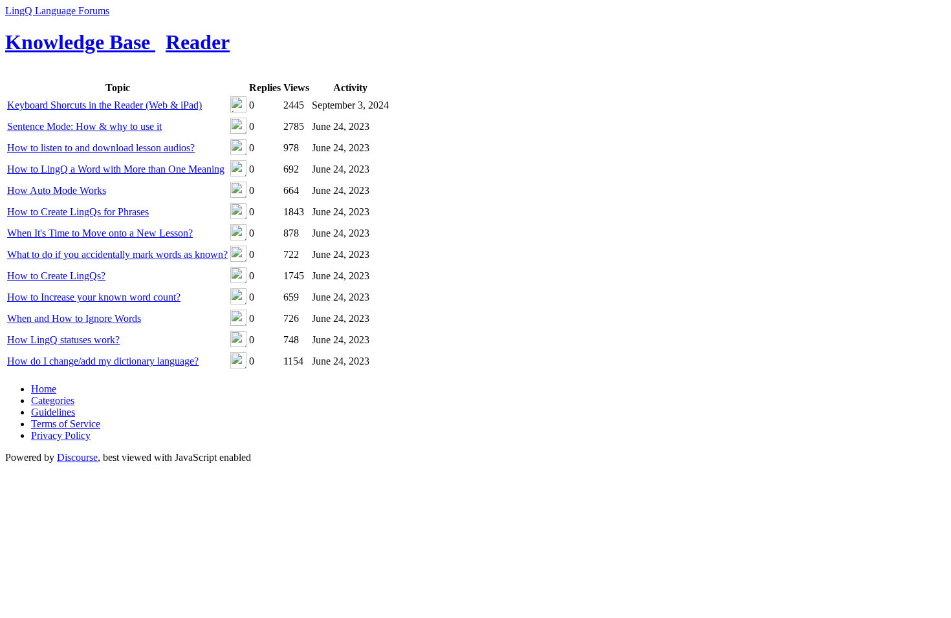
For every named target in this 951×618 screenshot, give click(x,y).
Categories (52, 400)
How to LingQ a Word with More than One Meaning (115, 169)
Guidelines (53, 412)
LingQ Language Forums (57, 10)
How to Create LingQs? (56, 275)
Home (43, 388)
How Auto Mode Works (56, 190)
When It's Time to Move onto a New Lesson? (100, 233)
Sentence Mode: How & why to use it (84, 126)
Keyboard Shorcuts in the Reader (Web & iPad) (104, 105)
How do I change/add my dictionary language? (103, 361)
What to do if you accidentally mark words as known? (117, 254)
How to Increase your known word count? (93, 297)
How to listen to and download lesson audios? (101, 147)
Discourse (77, 457)
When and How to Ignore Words (74, 318)
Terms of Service (65, 423)
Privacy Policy (61, 435)
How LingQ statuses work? (63, 339)
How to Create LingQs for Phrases (78, 211)
